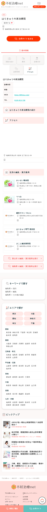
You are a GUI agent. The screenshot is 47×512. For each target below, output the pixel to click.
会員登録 (25, 499)
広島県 (27, 385)
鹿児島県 (15, 405)
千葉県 (22, 332)
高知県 (27, 394)
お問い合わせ (9, 501)
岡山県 (21, 385)
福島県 (14, 355)
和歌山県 (9, 346)
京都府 (14, 344)
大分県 (33, 402)
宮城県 (21, 355)
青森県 (33, 355)
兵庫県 (21, 344)
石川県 (33, 366)
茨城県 (35, 332)
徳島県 (8, 394)
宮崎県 (8, 405)
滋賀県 (27, 344)
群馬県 (14, 335)
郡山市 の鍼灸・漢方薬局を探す (25, 258)
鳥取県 (8, 385)
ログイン (7, 499)
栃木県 (8, 335)
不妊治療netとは (10, 493)
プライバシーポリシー (11, 496)
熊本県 (27, 402)
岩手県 (27, 355)
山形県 (14, 357)
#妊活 (32, 468)
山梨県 (8, 366)
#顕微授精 (15, 436)
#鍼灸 (13, 468)
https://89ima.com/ (21, 95)
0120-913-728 (19, 100)
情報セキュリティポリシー (30, 493)
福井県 (8, 369)
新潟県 (21, 366)
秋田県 (8, 357)
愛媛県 (21, 394)
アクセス (30, 72)
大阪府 (8, 344)
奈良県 (33, 344)
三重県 (27, 377)
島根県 (14, 385)
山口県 (33, 385)
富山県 (27, 366)
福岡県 (8, 402)
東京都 (8, 332)
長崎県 (21, 402)
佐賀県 (14, 402)
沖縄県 (22, 405)
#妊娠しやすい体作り (23, 468)
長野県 (14, 366)
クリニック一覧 (27, 501)
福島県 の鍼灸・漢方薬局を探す (25, 266)
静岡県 (14, 377)
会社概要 (25, 496)
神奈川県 (15, 332)
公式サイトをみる (26, 39)
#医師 (24, 427)
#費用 (13, 458)
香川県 (14, 394)
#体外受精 (22, 436)
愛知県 (8, 377)
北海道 (8, 355)
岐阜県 (21, 377)
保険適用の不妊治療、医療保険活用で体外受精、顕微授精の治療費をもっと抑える (27, 454)
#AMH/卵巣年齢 (17, 427)
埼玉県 (29, 332)
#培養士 (38, 436)
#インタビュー (31, 436)
